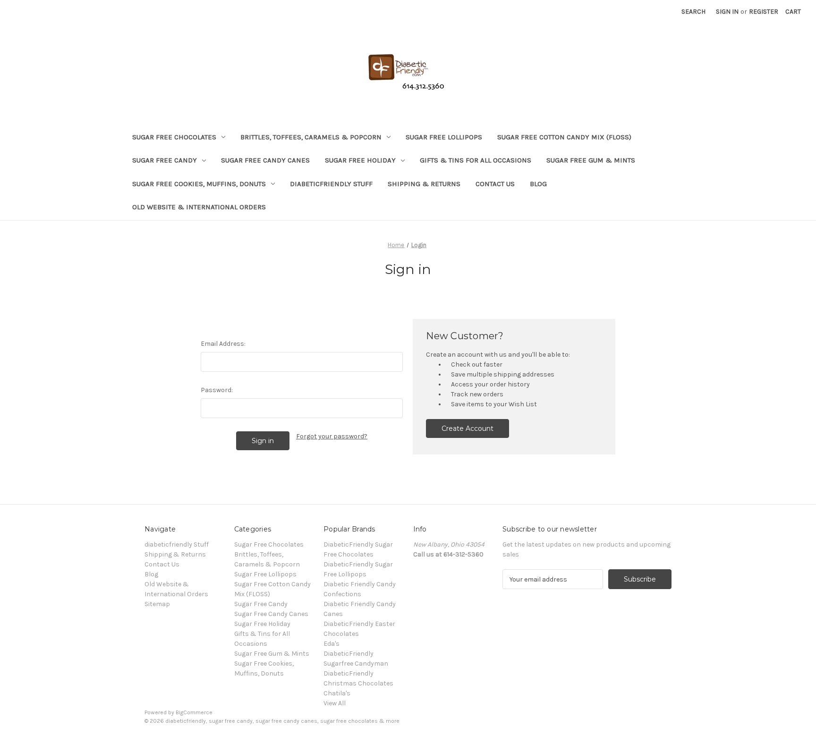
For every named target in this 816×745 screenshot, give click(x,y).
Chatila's (336, 693)
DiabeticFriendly (348, 654)
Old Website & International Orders (199, 207)
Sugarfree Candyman (355, 663)
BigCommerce (194, 712)
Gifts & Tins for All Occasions (475, 160)
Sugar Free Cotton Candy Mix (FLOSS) (564, 137)
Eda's (331, 644)
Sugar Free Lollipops (444, 137)
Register (763, 12)
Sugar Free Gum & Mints (590, 160)
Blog (538, 184)
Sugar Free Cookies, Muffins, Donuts (199, 184)
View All (334, 703)
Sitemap (157, 604)
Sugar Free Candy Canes (265, 160)
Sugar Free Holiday (360, 160)
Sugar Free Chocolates (174, 137)
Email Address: (223, 344)
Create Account (467, 428)
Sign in (727, 12)
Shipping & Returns (424, 184)
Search (693, 12)
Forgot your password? (331, 436)
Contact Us (495, 184)
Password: (217, 390)
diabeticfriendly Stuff (331, 184)
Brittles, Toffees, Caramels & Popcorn (311, 137)
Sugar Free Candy (164, 160)
